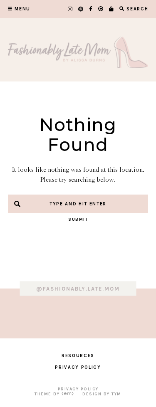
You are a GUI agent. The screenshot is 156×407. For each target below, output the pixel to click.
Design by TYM (101, 394)
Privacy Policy (78, 367)
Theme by (48, 394)
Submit (78, 219)
